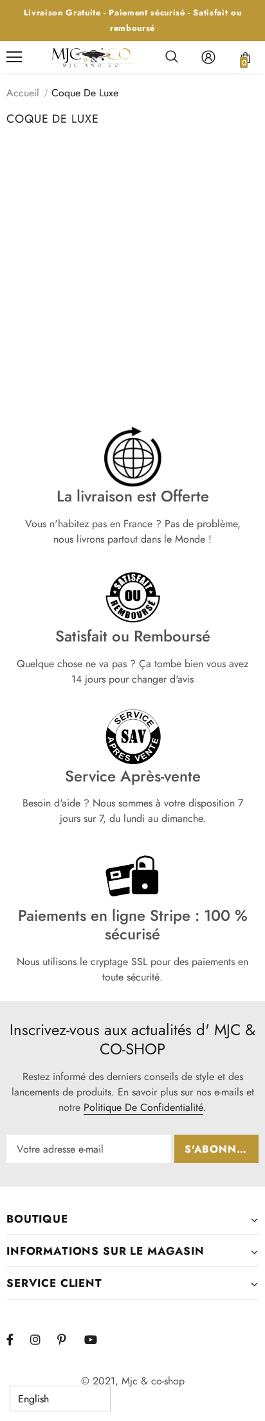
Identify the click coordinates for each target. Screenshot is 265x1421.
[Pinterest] (68, 1339)
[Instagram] (41, 1339)
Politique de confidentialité (143, 1107)
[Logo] (92, 57)
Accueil (22, 92)
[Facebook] (18, 1339)
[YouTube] (95, 1339)
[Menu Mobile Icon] (14, 57)
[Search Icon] (171, 57)
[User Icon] (208, 57)
